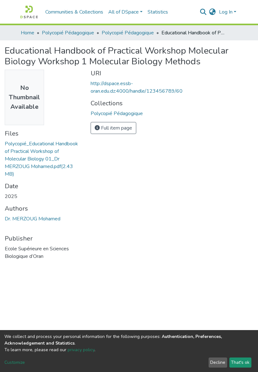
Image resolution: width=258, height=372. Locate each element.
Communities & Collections (74, 12)
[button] (212, 12)
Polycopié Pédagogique (68, 32)
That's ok (240, 362)
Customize (14, 362)
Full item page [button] (116, 128)
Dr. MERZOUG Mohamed (32, 218)
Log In (226, 12)
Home (27, 32)
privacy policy (81, 350)
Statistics (158, 12)
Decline (217, 362)
